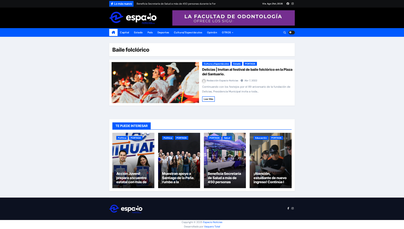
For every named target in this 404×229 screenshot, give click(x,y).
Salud (227, 137)
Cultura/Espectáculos (188, 32)
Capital (124, 32)
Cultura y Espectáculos (216, 63)
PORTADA (250, 63)
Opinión (212, 32)
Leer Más (208, 99)
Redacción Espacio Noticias (223, 80)
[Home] (113, 32)
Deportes (163, 32)
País (150, 32)
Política (122, 137)
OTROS (227, 32)
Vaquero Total (212, 226)
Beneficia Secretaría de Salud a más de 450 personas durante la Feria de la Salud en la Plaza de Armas (224, 184)
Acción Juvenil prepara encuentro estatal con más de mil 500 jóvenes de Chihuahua (131, 182)
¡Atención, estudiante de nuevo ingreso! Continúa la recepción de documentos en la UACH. (270, 184)
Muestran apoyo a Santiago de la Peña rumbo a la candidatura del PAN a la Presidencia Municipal (178, 184)
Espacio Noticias (212, 222)
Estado (138, 32)
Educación (261, 137)
